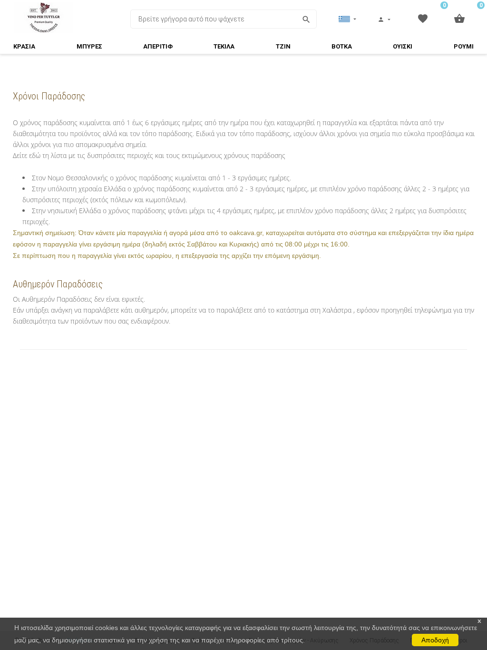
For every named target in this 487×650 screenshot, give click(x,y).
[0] (422, 18)
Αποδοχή (435, 640)
